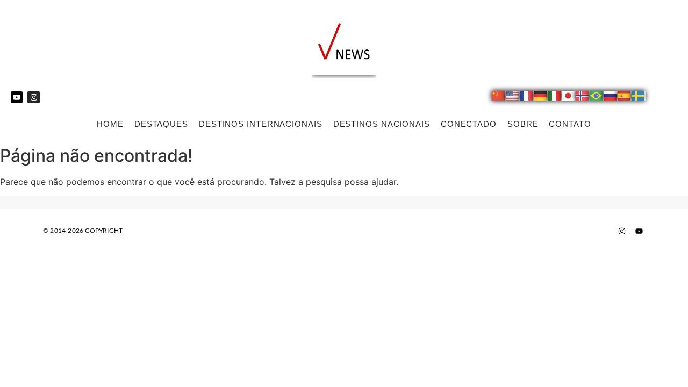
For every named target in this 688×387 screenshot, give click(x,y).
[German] (541, 97)
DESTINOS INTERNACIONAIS (260, 123)
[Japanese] (569, 97)
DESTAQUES (161, 123)
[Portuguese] (597, 97)
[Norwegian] (583, 97)
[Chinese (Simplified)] (499, 97)
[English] (513, 97)
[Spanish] (625, 97)
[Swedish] (639, 97)
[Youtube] (17, 97)
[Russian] (611, 97)
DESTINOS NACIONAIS (381, 123)
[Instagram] (33, 97)
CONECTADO (469, 123)
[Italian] (555, 97)
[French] (527, 97)
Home (110, 123)
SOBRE (523, 123)
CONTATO (570, 123)
